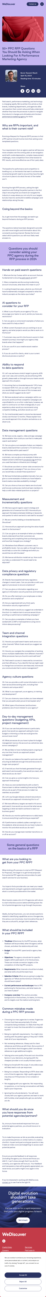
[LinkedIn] (33, 91)
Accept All (23, 1275)
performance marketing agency (14, 117)
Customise (23, 1288)
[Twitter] (28, 91)
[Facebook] (22, 91)
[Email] (38, 91)
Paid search (29, 1250)
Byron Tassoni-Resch (29, 73)
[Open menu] (42, 4)
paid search (26, 278)
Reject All (23, 1282)
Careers (5, 1250)
